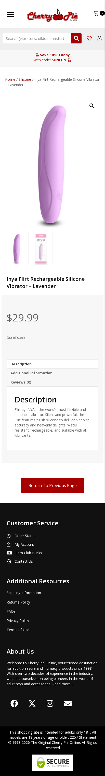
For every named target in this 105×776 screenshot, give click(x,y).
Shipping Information (24, 592)
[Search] (76, 38)
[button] (91, 105)
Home (10, 79)
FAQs (11, 611)
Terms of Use (18, 629)
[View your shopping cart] (97, 12)
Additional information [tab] (31, 372)
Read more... (62, 683)
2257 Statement (83, 737)
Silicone (25, 79)
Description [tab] (21, 364)
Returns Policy (18, 602)
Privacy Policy (18, 620)
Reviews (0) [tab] (20, 382)
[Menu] (10, 14)
